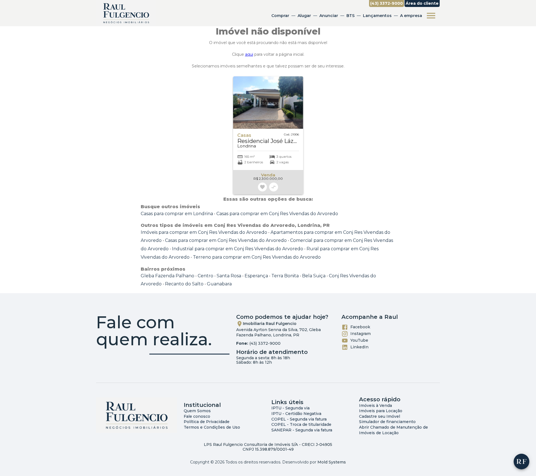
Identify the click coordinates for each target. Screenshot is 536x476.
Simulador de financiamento (387, 421)
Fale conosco (197, 416)
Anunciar (328, 15)
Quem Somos (197, 410)
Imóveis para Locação (380, 410)
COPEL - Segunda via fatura (299, 419)
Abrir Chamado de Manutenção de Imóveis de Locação (393, 430)
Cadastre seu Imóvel (379, 416)
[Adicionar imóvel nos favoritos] (262, 187)
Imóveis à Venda (375, 405)
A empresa (411, 15)
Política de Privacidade (206, 421)
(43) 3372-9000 (265, 343)
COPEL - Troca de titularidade (301, 424)
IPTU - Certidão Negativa (296, 413)
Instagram (360, 333)
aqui (249, 54)
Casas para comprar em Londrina (177, 213)
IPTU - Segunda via (290, 408)
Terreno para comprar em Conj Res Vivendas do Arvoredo (257, 257)
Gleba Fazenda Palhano (167, 275)
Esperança (256, 275)
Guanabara (219, 283)
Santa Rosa (229, 275)
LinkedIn (359, 346)
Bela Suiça (314, 275)
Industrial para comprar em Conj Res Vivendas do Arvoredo (237, 248)
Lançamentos (377, 15)
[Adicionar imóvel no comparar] (273, 187)
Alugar (304, 15)
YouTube (359, 340)
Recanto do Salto (184, 283)
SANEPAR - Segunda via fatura (301, 430)
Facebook (360, 326)
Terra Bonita (285, 275)
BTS (350, 15)
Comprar (280, 15)
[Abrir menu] (431, 16)
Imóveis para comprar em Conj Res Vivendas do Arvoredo (204, 232)
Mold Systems (331, 462)
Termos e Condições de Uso (212, 427)
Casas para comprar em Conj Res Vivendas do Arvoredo (277, 213)
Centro (205, 275)
